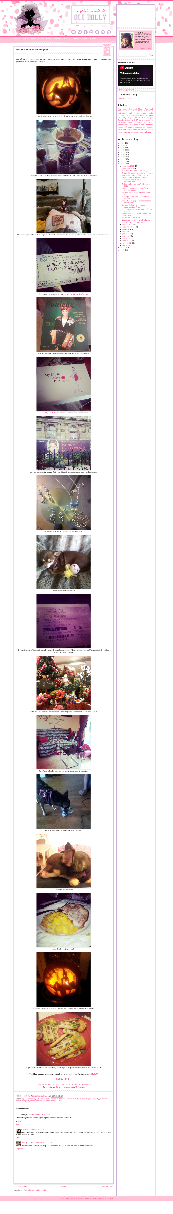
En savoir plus (146, 48)
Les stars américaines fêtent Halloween (136, 220)
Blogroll (94, 39)
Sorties (127, 120)
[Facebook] (86, 34)
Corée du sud (141, 111)
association (138, 123)
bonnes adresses (124, 125)
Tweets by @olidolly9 (126, 90)
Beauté (26, 39)
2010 (123, 250)
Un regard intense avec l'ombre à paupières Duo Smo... (134, 206)
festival (129, 130)
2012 (123, 164)
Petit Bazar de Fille (68, 531)
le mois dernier (32, 59)
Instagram (31, 1099)
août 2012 (126, 229)
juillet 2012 (126, 231)
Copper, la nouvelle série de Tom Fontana (137, 173)
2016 (123, 154)
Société (121, 120)
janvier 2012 (127, 245)
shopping (126, 132)
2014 (123, 159)
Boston (129, 109)
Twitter (59, 1087)
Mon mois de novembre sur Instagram (136, 171)
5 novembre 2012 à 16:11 (42, 1143)
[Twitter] (80, 34)
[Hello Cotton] (109, 34)
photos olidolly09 (36, 1101)
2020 (123, 145)
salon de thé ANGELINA (52, 1101)
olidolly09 (93, 1074)
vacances (139, 133)
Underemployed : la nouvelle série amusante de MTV (134, 181)
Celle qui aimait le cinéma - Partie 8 (135, 175)
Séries (49, 39)
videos (147, 132)
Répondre (20, 1124)
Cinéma (41, 39)
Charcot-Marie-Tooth (145, 109)
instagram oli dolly (43, 1099)
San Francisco (139, 118)
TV (132, 120)
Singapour (150, 118)
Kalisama (110, 1198)
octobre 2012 (127, 225)
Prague (130, 118)
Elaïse (23, 1129)
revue (150, 129)
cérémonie (129, 127)
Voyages (57, 39)
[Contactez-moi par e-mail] (74, 34)
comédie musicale (138, 125)
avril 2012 (126, 238)
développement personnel (144, 127)
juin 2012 (126, 234)
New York (144, 115)
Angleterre (122, 109)
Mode (33, 39)
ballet (145, 122)
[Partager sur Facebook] (59, 1096)
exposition (122, 130)
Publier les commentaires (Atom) (36, 1190)
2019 (123, 148)
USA (136, 120)
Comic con (130, 111)
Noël (151, 115)
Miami (137, 115)
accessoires (148, 120)
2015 (123, 157)
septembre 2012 (128, 227)
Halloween (122, 113)
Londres (121, 115)
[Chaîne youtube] (103, 34)
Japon (143, 113)
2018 (123, 150)
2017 (123, 152)
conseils (121, 127)
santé (120, 133)
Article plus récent (20, 1187)
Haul (130, 113)
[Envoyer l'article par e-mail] (49, 1096)
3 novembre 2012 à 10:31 (40, 1115)
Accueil (17, 39)
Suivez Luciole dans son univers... (134, 178)
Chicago (121, 111)
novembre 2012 (128, 168)
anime (129, 122)
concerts (149, 125)
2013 (123, 161)
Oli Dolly (96, 1099)
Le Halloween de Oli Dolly (131, 218)
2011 (123, 248)
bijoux (24, 1099)
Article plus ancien (107, 1187)
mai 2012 (126, 236)
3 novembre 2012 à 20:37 (37, 1129)
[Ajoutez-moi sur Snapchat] (98, 34)
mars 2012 (126, 241)
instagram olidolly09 (58, 1099)
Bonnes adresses (80, 39)
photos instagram (22, 1101)
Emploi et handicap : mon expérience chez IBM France (135, 189)
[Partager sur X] (57, 1096)
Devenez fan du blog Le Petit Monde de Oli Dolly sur (63, 1084)
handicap (136, 130)
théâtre (133, 132)
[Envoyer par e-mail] (51, 1096)
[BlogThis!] (54, 1096)
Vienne (141, 120)
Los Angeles (129, 115)
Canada (134, 109)
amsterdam (122, 122)
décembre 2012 (128, 166)
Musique (67, 39)
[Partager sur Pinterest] (62, 1096)
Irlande (136, 113)
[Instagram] (92, 34)
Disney (150, 111)
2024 (123, 143)
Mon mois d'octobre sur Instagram (79, 1099)
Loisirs (150, 113)
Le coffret (49, 413)
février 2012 (127, 243)
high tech (144, 129)
